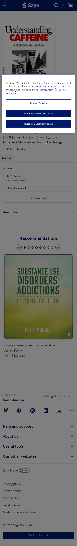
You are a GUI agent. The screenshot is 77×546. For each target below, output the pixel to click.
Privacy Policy (47, 89)
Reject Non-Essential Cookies (38, 123)
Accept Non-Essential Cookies (38, 113)
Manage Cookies (38, 103)
